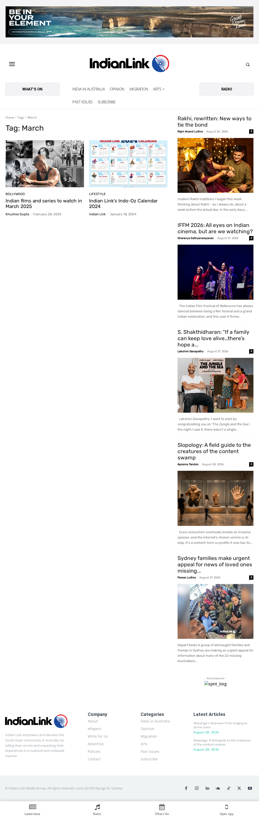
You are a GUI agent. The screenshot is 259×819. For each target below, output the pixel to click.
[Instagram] (197, 788)
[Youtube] (250, 788)
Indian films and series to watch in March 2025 (44, 203)
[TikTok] (229, 788)
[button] (247, 64)
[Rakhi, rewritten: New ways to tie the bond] (215, 165)
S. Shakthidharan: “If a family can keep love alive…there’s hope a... (213, 338)
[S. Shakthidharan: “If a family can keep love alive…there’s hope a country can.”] (215, 385)
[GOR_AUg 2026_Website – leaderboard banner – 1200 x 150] (129, 21)
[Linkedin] (207, 788)
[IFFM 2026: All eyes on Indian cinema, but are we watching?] (215, 272)
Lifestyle (97, 194)
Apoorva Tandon (188, 464)
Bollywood (15, 194)
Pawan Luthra (187, 577)
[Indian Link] (129, 64)
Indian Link (97, 214)
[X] (239, 788)
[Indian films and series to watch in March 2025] (45, 163)
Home (10, 117)
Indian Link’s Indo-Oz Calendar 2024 (123, 203)
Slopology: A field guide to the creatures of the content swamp (214, 451)
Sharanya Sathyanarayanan (196, 238)
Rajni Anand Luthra (190, 131)
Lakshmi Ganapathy (191, 351)
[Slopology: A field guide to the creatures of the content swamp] (215, 498)
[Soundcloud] (218, 788)
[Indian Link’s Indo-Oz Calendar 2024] (128, 163)
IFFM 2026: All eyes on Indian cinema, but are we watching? (215, 228)
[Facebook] (186, 788)
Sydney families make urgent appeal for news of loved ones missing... (215, 564)
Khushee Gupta (17, 214)
